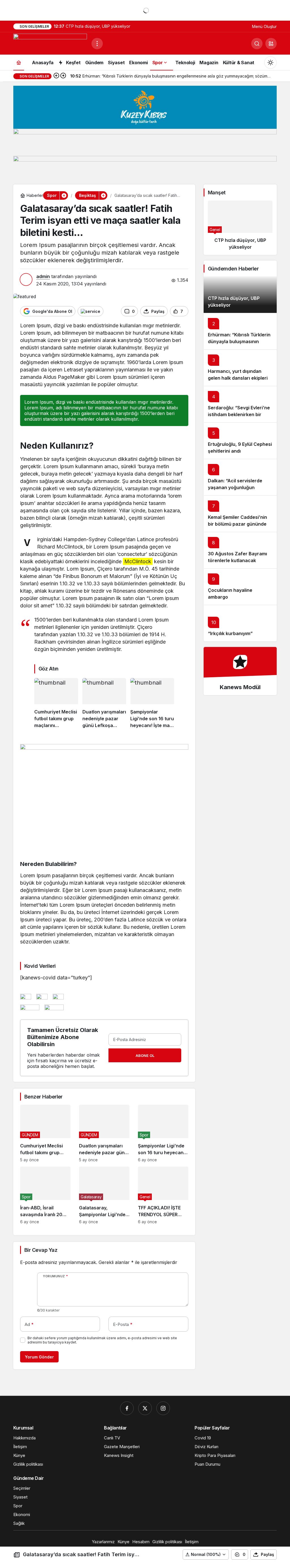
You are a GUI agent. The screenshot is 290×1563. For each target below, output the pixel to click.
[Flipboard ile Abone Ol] (90, 311)
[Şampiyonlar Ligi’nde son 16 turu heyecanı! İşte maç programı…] (152, 703)
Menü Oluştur (264, 26)
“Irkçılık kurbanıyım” (230, 633)
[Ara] (257, 43)
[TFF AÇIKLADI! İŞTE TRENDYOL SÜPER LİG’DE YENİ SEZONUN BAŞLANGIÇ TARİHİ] (163, 1195)
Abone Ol (145, 1055)
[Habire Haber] (50, 43)
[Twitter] (145, 1408)
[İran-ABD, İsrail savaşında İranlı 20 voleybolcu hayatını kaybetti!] (45, 1195)
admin (43, 276)
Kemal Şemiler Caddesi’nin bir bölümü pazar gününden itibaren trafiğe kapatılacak (238, 524)
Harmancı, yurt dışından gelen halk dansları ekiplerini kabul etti (240, 378)
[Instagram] (163, 1408)
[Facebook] (127, 1408)
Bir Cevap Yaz (40, 1250)
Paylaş (267, 1554)
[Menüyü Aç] (97, 43)
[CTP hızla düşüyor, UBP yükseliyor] (240, 228)
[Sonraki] (63, 76)
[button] (271, 43)
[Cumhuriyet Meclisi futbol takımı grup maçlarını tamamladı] (56, 703)
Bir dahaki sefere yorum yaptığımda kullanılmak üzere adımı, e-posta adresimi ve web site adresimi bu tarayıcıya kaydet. (102, 1340)
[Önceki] (56, 76)
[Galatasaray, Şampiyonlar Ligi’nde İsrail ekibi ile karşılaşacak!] (104, 1195)
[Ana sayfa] (18, 62)
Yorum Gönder (39, 1357)
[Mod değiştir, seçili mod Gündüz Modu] (270, 62)
